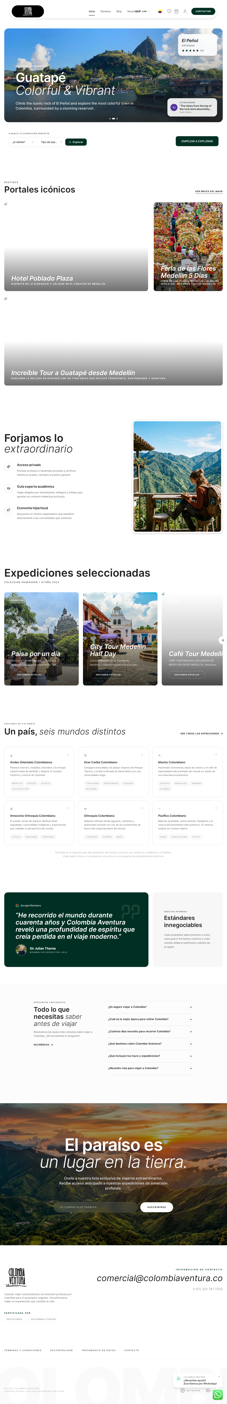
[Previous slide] (12, 75)
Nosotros (132, 11)
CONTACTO (131, 1350)
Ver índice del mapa (209, 191)
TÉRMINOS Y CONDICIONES (23, 1350)
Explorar (78, 141)
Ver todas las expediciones (199, 733)
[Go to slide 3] (117, 118)
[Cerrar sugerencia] (219, 1377)
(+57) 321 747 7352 (208, 1289)
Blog (119, 11)
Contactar (203, 11)
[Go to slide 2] (113, 118)
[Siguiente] (222, 640)
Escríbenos (41, 1044)
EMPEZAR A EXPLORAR (197, 141)
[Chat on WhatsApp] (218, 1395)
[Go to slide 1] (110, 118)
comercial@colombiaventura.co (160, 1278)
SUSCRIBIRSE (156, 1207)
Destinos (106, 11)
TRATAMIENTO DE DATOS (99, 1350)
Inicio (92, 11)
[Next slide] (214, 75)
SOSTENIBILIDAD (61, 1350)
